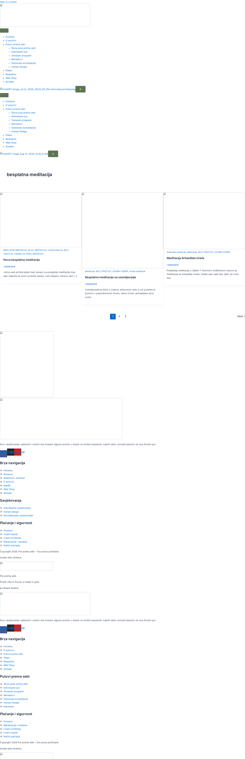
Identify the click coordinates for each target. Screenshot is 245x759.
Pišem (9, 70)
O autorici (11, 40)
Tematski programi (21, 55)
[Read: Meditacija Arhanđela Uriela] (204, 248)
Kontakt (10, 81)
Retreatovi (16, 59)
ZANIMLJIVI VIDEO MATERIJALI (29, 254)
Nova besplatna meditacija (21, 259)
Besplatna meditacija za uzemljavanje (110, 277)
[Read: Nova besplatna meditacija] (41, 246)
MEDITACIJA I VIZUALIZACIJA (49, 250)
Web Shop (11, 78)
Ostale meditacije (137, 271)
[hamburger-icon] (4, 30)
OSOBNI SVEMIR (120, 271)
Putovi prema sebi (15, 44)
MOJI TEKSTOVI (103, 271)
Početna (10, 36)
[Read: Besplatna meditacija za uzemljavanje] (122, 267)
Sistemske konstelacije (23, 63)
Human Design (19, 66)
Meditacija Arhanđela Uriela (185, 258)
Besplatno (11, 74)
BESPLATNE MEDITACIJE (15, 250)
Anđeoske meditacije (176, 252)
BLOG (30, 250)
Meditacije (90, 271)
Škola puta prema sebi (23, 48)
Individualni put (19, 51)
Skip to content (8, 1)
